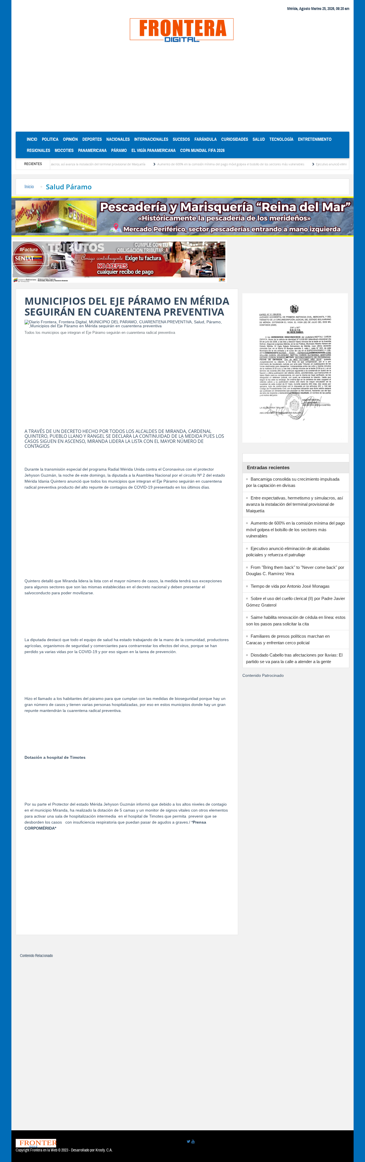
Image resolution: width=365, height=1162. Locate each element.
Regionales (38, 150)
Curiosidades (234, 139)
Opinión (70, 139)
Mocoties (64, 150)
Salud (259, 139)
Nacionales (118, 139)
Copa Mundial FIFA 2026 (202, 150)
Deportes (92, 139)
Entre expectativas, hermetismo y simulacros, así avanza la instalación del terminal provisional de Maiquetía (294, 504)
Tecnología (281, 139)
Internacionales (151, 139)
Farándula (205, 139)
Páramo (119, 150)
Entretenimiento (315, 139)
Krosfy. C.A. (104, 1150)
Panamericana (92, 150)
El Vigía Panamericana (153, 150)
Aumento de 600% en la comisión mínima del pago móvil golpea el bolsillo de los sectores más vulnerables (206, 164)
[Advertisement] (182, 89)
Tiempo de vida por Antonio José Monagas (290, 586)
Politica (50, 139)
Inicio (33, 139)
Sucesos (181, 139)
